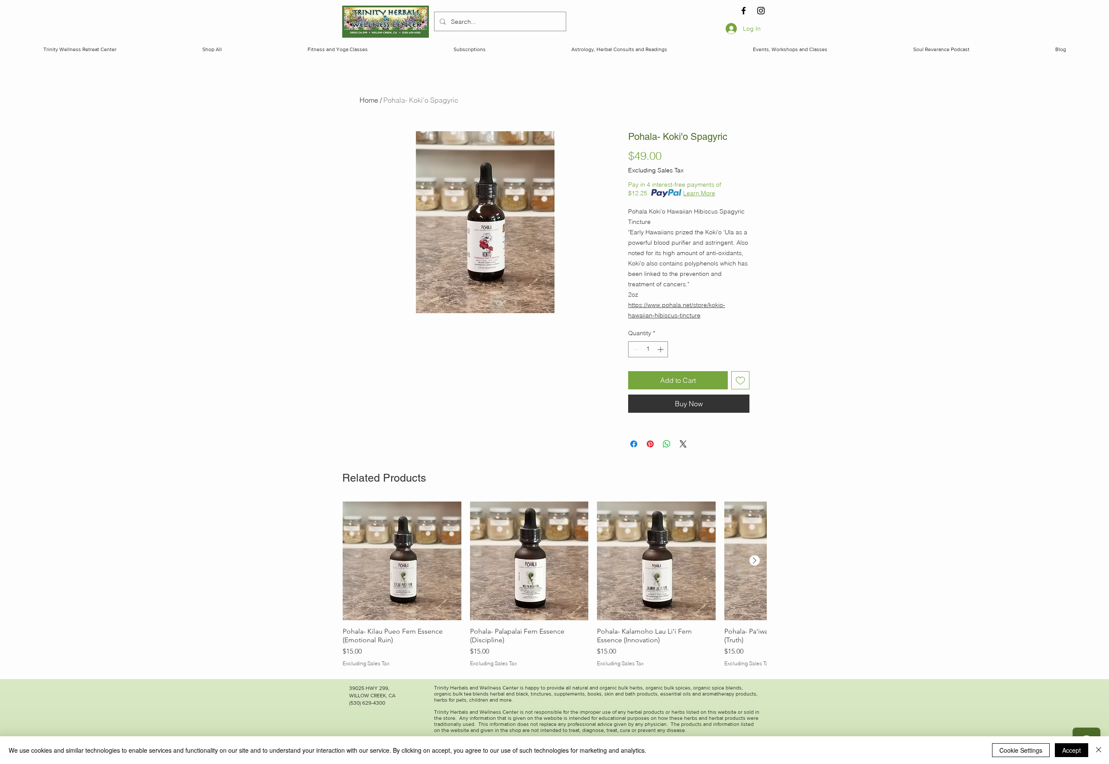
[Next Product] (754, 560)
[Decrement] (634, 349)
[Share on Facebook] (634, 444)
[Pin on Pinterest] (650, 444)
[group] (554, 584)
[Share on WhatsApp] (667, 444)
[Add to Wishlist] (740, 380)
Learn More (699, 193)
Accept (1071, 750)
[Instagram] (761, 11)
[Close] (1098, 750)
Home (369, 100)
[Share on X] (683, 444)
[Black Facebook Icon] (744, 11)
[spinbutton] (648, 349)
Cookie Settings (1020, 750)
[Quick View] (402, 561)
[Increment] (661, 349)
